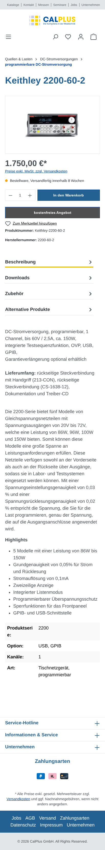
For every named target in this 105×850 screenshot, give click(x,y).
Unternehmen (91, 5)
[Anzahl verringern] (10, 195)
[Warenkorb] (93, 36)
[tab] (49, 262)
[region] (52, 125)
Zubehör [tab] (14, 293)
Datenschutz (23, 825)
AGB (30, 818)
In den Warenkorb (68, 195)
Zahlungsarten (74, 818)
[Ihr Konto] (80, 36)
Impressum (51, 825)
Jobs (74, 5)
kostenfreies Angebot (52, 213)
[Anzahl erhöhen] (30, 195)
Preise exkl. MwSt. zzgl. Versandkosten (36, 171)
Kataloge (13, 5)
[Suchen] (55, 36)
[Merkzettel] (68, 36)
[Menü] (10, 36)
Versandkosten (18, 799)
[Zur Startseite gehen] (52, 20)
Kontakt (28, 5)
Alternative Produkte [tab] (27, 309)
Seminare (59, 5)
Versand (47, 818)
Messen (43, 5)
